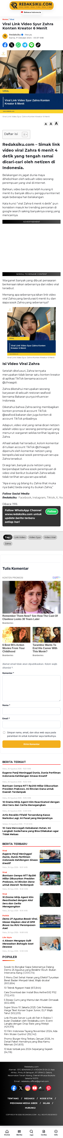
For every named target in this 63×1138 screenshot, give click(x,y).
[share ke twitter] (12, 46)
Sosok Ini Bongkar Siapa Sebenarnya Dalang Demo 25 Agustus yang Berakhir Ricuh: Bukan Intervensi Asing (30, 970)
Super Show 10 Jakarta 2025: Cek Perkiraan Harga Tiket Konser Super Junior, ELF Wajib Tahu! (28, 1010)
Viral (12, 19)
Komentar (8, 673)
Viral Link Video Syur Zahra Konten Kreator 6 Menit (31, 357)
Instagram (39, 497)
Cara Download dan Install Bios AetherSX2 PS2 (30, 992)
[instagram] (28, 1090)
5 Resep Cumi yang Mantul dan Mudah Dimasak (31, 1000)
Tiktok (51, 497)
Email (6, 718)
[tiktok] (42, 1090)
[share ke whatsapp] (19, 46)
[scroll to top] (58, 1121)
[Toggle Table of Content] (23, 134)
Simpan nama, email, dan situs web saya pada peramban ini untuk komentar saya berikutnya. (31, 734)
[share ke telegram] (25, 46)
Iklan (46, 1103)
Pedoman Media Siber (23, 1103)
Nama (6, 705)
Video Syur (35, 537)
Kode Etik (46, 1098)
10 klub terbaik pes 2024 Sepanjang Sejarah (28, 1049)
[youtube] (35, 1090)
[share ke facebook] (5, 46)
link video (20, 537)
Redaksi (29, 1098)
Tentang (13, 1098)
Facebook (25, 497)
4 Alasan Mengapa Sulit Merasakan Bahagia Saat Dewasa (17, 943)
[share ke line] (32, 46)
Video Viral (50, 537)
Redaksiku (15, 34)
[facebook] (14, 1090)
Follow (51, 511)
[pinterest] (49, 1090)
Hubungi (30, 1107)
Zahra (8, 543)
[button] (46, 124)
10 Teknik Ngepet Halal (17, 987)
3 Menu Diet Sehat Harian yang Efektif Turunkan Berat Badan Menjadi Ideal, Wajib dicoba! (31, 979)
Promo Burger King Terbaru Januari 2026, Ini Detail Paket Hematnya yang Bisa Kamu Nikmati (29, 1041)
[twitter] (21, 1090)
